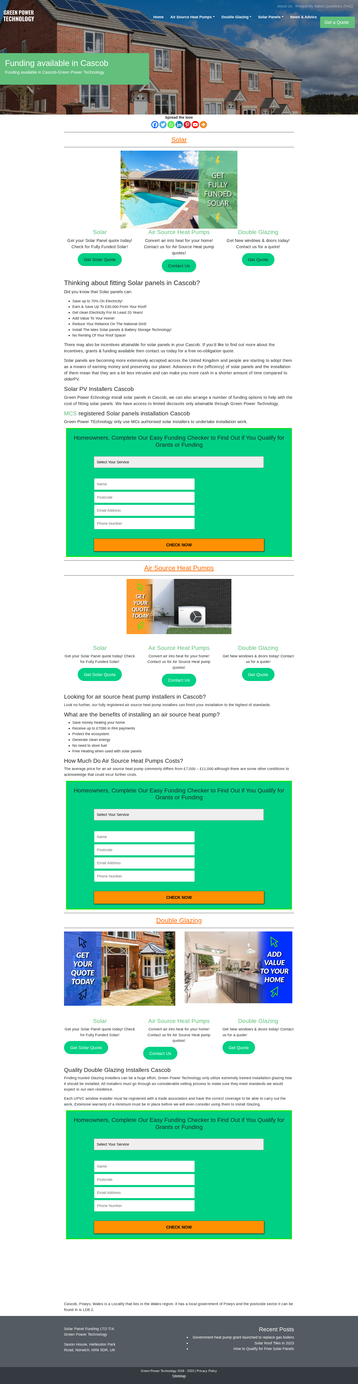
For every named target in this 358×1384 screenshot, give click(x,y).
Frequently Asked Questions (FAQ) (324, 6)
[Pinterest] (187, 124)
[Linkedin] (179, 124)
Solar (100, 232)
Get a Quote (336, 22)
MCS (70, 413)
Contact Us (179, 680)
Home (158, 17)
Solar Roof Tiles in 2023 (274, 1343)
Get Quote (258, 674)
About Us (284, 6)
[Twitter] (163, 124)
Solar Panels (269, 17)
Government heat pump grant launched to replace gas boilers (243, 1337)
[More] (203, 124)
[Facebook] (154, 124)
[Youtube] (195, 124)
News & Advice (303, 17)
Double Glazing (235, 17)
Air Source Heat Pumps (191, 17)
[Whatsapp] (171, 124)
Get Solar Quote (100, 674)
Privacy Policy (207, 1371)
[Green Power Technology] (18, 17)
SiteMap (179, 1376)
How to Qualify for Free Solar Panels (263, 1348)
